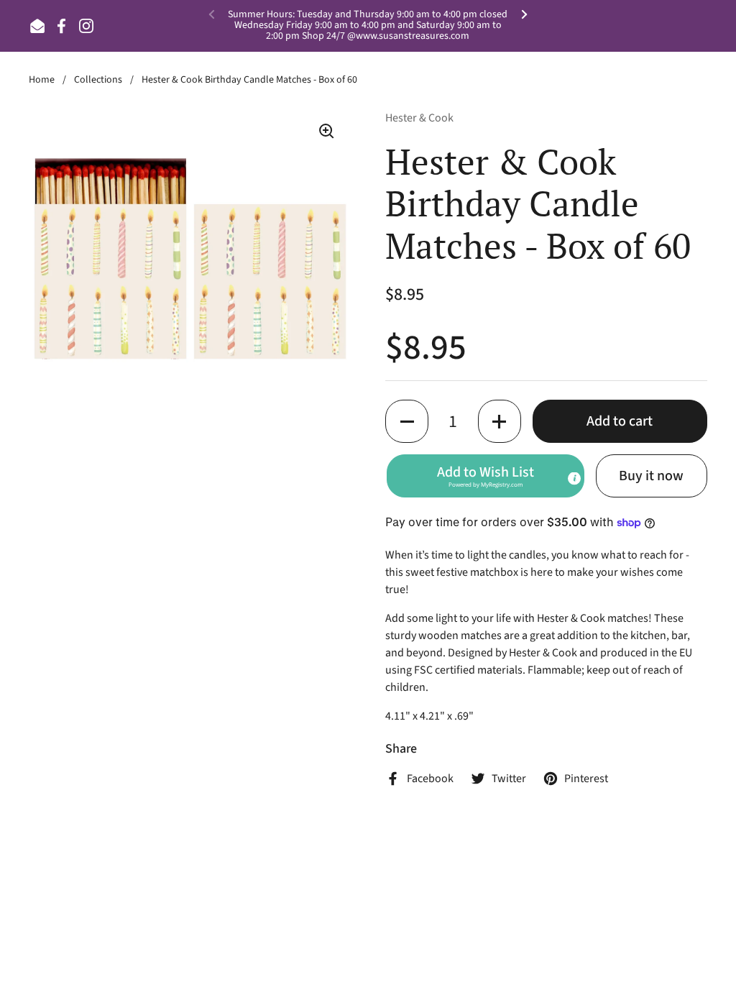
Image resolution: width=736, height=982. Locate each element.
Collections (98, 80)
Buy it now (651, 476)
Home (42, 80)
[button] (406, 421)
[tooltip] (574, 478)
